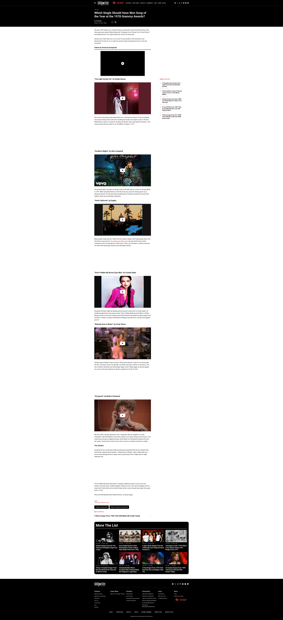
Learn (159, 3)
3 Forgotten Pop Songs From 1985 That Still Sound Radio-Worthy (171, 84)
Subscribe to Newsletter (148, 596)
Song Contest (129, 593)
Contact (128, 612)
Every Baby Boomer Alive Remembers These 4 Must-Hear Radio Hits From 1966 (129, 548)
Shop (155, 3)
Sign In (136, 612)
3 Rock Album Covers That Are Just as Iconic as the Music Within (172, 92)
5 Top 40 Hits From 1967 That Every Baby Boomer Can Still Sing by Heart (171, 108)
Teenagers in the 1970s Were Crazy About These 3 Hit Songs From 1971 (176, 548)
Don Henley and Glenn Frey (119, 241)
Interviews (96, 598)
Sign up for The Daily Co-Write (117, 593)
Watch (164, 3)
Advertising (119, 612)
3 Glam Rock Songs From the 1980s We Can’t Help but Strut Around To (153, 548)
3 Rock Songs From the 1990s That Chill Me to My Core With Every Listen (171, 116)
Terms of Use (158, 612)
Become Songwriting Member (149, 600)
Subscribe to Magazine (147, 593)
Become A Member (146, 612)
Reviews (96, 607)
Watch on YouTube (178, 596)
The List (96, 9)
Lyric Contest (129, 596)
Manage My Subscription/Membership (148, 605)
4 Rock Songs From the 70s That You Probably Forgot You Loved (106, 548)
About (111, 612)
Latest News (135, 3)
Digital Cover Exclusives (100, 596)
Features (128, 3)
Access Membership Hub (148, 602)
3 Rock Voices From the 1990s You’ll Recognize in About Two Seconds (172, 100)
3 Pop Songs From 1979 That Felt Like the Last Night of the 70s (152, 570)
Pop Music (106, 502)
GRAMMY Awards (100, 502)
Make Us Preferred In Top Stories (119, 507)
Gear (95, 605)
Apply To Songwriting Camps (149, 598)
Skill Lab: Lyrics (162, 596)
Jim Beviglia (99, 20)
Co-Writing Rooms (162, 598)
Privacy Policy (169, 612)
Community (150, 3)
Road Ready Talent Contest (132, 598)
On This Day (97, 602)
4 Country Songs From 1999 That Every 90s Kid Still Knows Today (175, 570)
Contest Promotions (131, 600)
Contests (143, 3)
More (176, 591)
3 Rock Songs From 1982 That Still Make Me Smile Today (117, 516)
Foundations (161, 593)
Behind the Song (98, 593)
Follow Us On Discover (101, 507)
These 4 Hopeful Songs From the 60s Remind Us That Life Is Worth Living (106, 570)
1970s (95, 502)
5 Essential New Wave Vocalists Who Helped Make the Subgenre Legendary (129, 570)
